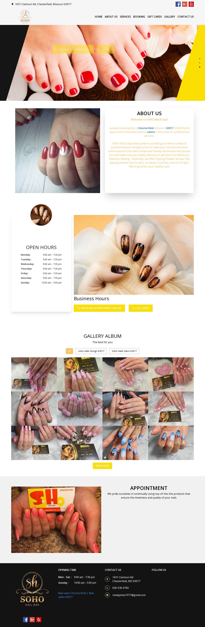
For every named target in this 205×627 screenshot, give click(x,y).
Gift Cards (155, 16)
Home (98, 16)
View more (102, 466)
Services (125, 16)
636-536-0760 (120, 588)
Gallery (169, 16)
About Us (111, 16)
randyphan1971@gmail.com (129, 595)
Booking (139, 16)
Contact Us (185, 16)
